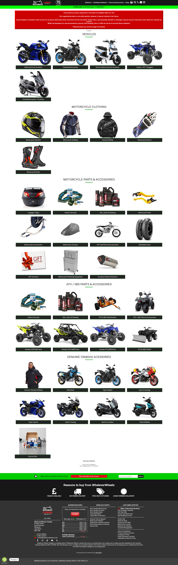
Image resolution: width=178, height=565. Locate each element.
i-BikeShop (61, 561)
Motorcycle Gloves (144, 140)
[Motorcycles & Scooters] (33, 52)
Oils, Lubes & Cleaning (108, 213)
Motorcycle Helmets (33, 140)
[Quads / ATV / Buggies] (144, 52)
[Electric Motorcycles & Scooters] (107, 52)
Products (89, 30)
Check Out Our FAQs (124, 522)
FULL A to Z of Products (89, 464)
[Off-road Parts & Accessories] (107, 229)
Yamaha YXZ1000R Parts (70, 349)
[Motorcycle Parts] (144, 197)
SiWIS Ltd (84, 561)
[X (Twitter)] (57, 540)
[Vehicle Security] (70, 197)
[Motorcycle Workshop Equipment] (70, 262)
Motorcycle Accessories (33, 245)
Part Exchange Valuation (125, 510)
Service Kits (32, 456)
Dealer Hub (121, 519)
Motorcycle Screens (70, 245)
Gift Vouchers (33, 277)
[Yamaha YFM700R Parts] (33, 334)
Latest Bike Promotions (97, 515)
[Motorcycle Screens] (70, 229)
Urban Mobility (145, 422)
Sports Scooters (108, 422)
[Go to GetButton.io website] (4, 563)
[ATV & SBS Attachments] (107, 302)
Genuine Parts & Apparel (98, 519)
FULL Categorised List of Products (89, 466)
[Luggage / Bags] (33, 197)
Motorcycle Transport (125, 526)
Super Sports (33, 422)
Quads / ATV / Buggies (144, 67)
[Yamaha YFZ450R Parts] (107, 334)
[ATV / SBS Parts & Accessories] (144, 302)
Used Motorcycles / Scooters (33, 99)
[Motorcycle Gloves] (144, 125)
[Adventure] (70, 375)
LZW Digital (98, 552)
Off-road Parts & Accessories (107, 245)
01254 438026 (41, 534)
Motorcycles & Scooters (33, 67)
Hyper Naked (107, 390)
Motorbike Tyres (145, 245)
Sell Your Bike (122, 512)
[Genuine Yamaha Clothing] (33, 375)
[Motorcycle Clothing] (70, 125)
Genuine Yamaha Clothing (33, 390)
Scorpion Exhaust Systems (107, 277)
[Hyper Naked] (107, 375)
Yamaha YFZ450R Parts (107, 349)
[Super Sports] (33, 407)
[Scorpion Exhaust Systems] (107, 262)
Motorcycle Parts (144, 213)
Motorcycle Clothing (70, 140)
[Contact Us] (141, 2)
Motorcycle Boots (33, 172)
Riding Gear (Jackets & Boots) (99, 522)
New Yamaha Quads (96, 512)
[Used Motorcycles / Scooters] (33, 84)
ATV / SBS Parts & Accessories (144, 317)
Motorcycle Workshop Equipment (70, 277)
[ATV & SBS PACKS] (144, 334)
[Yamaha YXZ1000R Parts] (70, 334)
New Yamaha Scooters (97, 510)
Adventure (70, 390)
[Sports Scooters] (107, 407)
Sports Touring (70, 422)
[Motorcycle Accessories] (33, 229)
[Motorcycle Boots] (33, 157)
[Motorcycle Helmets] (33, 125)
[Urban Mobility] (144, 407)
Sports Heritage (144, 390)
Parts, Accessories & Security (99, 524)
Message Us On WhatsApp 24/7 (75, 519)
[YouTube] (52, 540)
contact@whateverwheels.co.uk (47, 538)
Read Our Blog (122, 521)
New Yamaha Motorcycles (98, 508)
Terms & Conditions (124, 531)
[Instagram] (42, 540)
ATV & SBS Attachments (107, 317)
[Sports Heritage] (144, 375)
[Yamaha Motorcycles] (70, 52)
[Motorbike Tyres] (144, 229)
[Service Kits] (33, 441)
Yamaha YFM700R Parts (33, 349)
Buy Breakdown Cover (125, 515)
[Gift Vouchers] (33, 262)
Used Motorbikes (95, 514)
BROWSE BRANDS (89, 461)
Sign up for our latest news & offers (54, 476)
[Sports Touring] (70, 407)
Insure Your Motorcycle (125, 514)
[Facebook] (37, 540)
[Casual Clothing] (107, 125)
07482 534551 (41, 536)
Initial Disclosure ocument (126, 536)
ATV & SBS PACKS (144, 349)
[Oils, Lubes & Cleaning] (107, 197)
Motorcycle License (124, 524)
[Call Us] (138, 2)
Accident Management (125, 528)
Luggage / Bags (33, 213)
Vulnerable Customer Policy (127, 538)
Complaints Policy (124, 535)
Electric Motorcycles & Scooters (107, 67)
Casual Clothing (107, 140)
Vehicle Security (70, 213)
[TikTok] (47, 540)
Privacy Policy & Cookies (126, 533)
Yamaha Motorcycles (70, 67)
